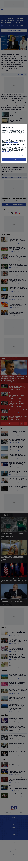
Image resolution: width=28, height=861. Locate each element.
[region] (14, 143)
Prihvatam (14, 159)
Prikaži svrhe (20, 155)
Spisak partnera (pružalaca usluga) (8, 151)
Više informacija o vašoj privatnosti (12, 142)
